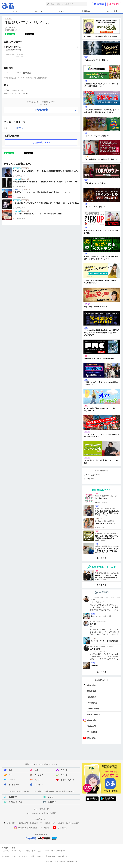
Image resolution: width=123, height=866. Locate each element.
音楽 (36, 770)
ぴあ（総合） (92, 685)
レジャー (12, 780)
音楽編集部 (91, 697)
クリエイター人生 (110, 11)
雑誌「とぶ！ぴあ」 (34, 850)
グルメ (37, 780)
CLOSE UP (38, 11)
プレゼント (39, 784)
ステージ (64, 770)
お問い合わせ (63, 856)
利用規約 (51, 856)
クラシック (39, 775)
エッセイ (62, 11)
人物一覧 (5, 850)
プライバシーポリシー (20, 856)
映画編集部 (91, 691)
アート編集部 (92, 702)
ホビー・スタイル (67, 780)
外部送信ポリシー (38, 856)
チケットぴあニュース (92, 474)
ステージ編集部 (93, 708)
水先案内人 (86, 11)
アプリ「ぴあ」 (17, 850)
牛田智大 (19, 128)
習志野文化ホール (42, 142)
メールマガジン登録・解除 (55, 850)
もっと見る (101, 557)
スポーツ (64, 775)
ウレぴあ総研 (89, 478)
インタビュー (14, 784)
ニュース (14, 11)
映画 (10, 770)
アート (11, 775)
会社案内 (5, 856)
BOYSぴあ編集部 (93, 714)
